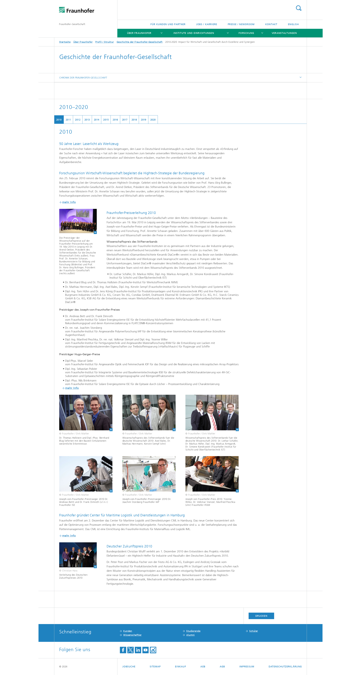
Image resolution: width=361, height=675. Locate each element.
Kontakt (271, 24)
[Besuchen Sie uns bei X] (130, 650)
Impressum (246, 666)
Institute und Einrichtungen (193, 33)
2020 (153, 119)
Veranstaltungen (284, 33)
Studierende (193, 631)
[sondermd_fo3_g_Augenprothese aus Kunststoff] (149, 474)
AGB (222, 666)
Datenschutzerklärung (285, 666)
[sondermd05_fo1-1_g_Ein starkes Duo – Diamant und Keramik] (212, 413)
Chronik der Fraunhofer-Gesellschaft (83, 77)
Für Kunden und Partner (168, 24)
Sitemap (155, 666)
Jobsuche (128, 666)
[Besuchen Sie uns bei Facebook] (123, 650)
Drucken (261, 615)
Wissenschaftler (132, 635)
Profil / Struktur (104, 42)
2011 (68, 119)
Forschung (246, 33)
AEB (202, 666)
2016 (115, 119)
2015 (106, 119)
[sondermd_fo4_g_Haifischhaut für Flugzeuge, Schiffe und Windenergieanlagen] (212, 474)
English (293, 24)
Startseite (65, 42)
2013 (87, 119)
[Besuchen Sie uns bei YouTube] (145, 650)
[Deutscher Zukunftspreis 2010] (75, 555)
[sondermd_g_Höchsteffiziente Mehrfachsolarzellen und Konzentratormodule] (86, 474)
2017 (124, 119)
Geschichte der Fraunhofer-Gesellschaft (140, 42)
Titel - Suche (298, 8)
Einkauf (180, 666)
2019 (143, 119)
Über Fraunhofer (139, 33)
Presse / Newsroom (241, 24)
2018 (134, 119)
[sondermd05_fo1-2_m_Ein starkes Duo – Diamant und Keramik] (149, 413)
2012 (77, 119)
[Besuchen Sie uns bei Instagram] (153, 650)
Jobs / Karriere (206, 24)
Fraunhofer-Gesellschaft (72, 24)
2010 (59, 119)
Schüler (253, 631)
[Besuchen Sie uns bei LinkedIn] (138, 650)
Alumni (190, 635)
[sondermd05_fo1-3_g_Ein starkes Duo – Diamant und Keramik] (86, 413)
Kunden (127, 631)
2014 (96, 119)
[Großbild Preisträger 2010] (75, 221)
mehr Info (69, 202)
